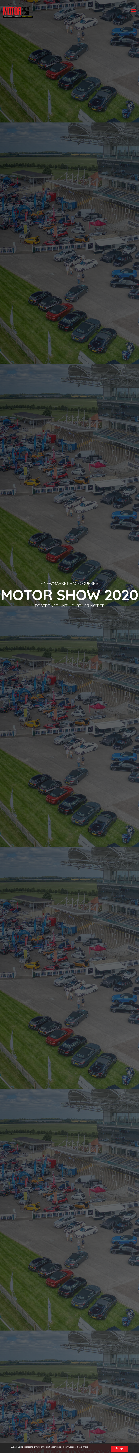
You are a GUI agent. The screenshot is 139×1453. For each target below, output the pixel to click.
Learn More (82, 1447)
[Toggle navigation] (133, 10)
